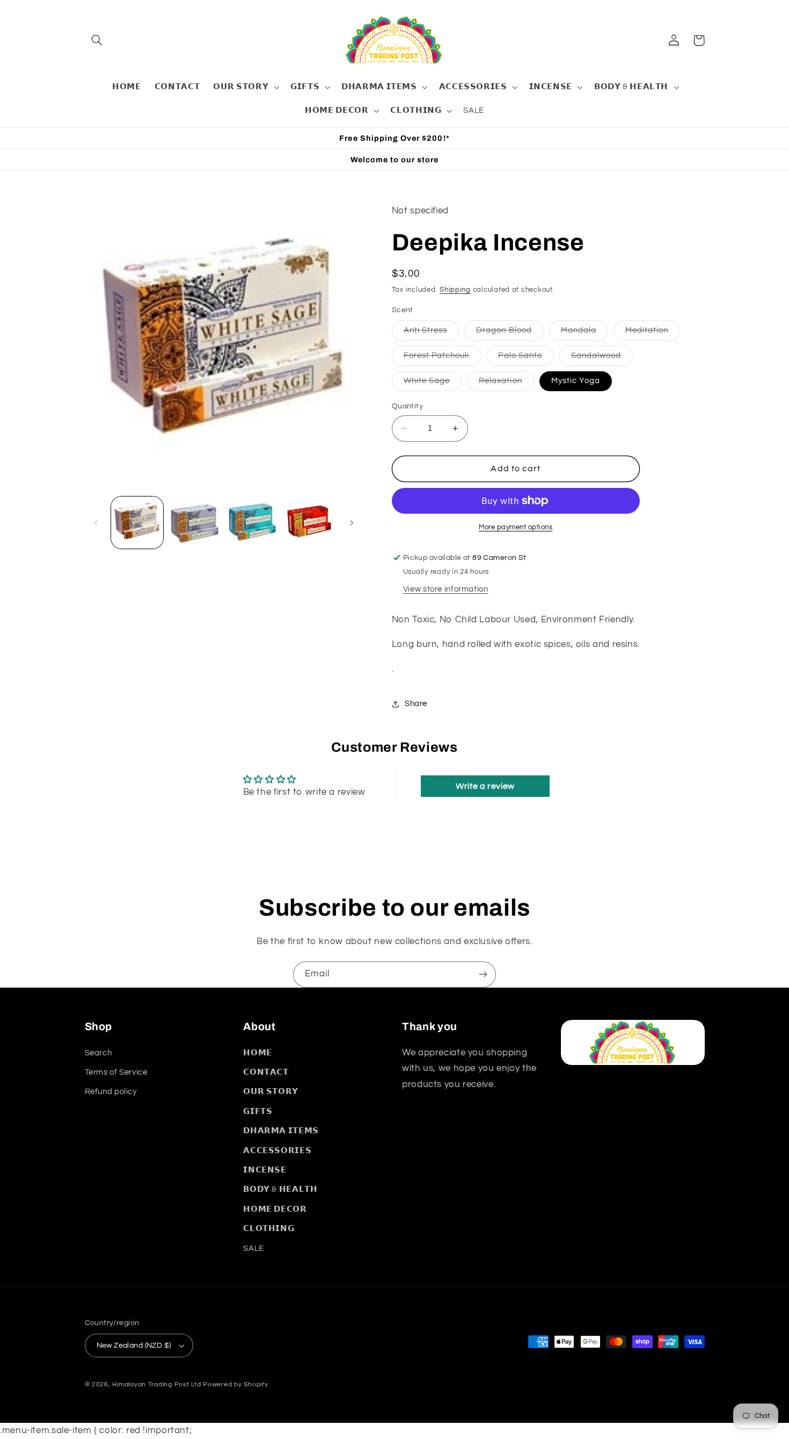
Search (98, 1053)
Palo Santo (526, 358)
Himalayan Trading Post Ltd (156, 1384)
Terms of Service (116, 1072)
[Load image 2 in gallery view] (195, 523)
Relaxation (506, 383)
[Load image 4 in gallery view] (253, 523)
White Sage (433, 383)
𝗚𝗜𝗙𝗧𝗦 (257, 1111)
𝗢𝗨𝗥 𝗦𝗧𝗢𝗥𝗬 (270, 1092)
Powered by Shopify (235, 1384)
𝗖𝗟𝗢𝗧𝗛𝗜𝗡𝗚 (268, 1229)
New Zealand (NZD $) (134, 1345)
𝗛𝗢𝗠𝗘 (257, 1053)
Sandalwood (602, 358)
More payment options (516, 527)
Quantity (407, 406)
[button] (97, 40)
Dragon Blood (510, 333)
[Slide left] (96, 523)
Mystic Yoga (576, 381)
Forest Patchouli (442, 358)
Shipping (455, 289)
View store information (445, 589)
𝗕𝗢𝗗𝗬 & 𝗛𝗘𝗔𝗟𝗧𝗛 (280, 1189)
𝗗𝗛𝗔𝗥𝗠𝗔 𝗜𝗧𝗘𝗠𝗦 (281, 1131)
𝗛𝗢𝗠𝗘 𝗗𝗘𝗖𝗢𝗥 (274, 1209)
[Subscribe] (483, 974)
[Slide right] (351, 523)
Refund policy (111, 1092)
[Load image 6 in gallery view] (310, 523)
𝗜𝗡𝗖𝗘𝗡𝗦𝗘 (264, 1170)
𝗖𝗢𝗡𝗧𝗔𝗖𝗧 (265, 1072)
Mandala (584, 333)
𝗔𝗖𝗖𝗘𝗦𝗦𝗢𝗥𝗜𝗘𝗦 (277, 1151)
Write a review (485, 786)
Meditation (653, 333)
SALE (253, 1248)
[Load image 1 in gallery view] (137, 523)
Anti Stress (431, 333)
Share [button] (416, 704)
